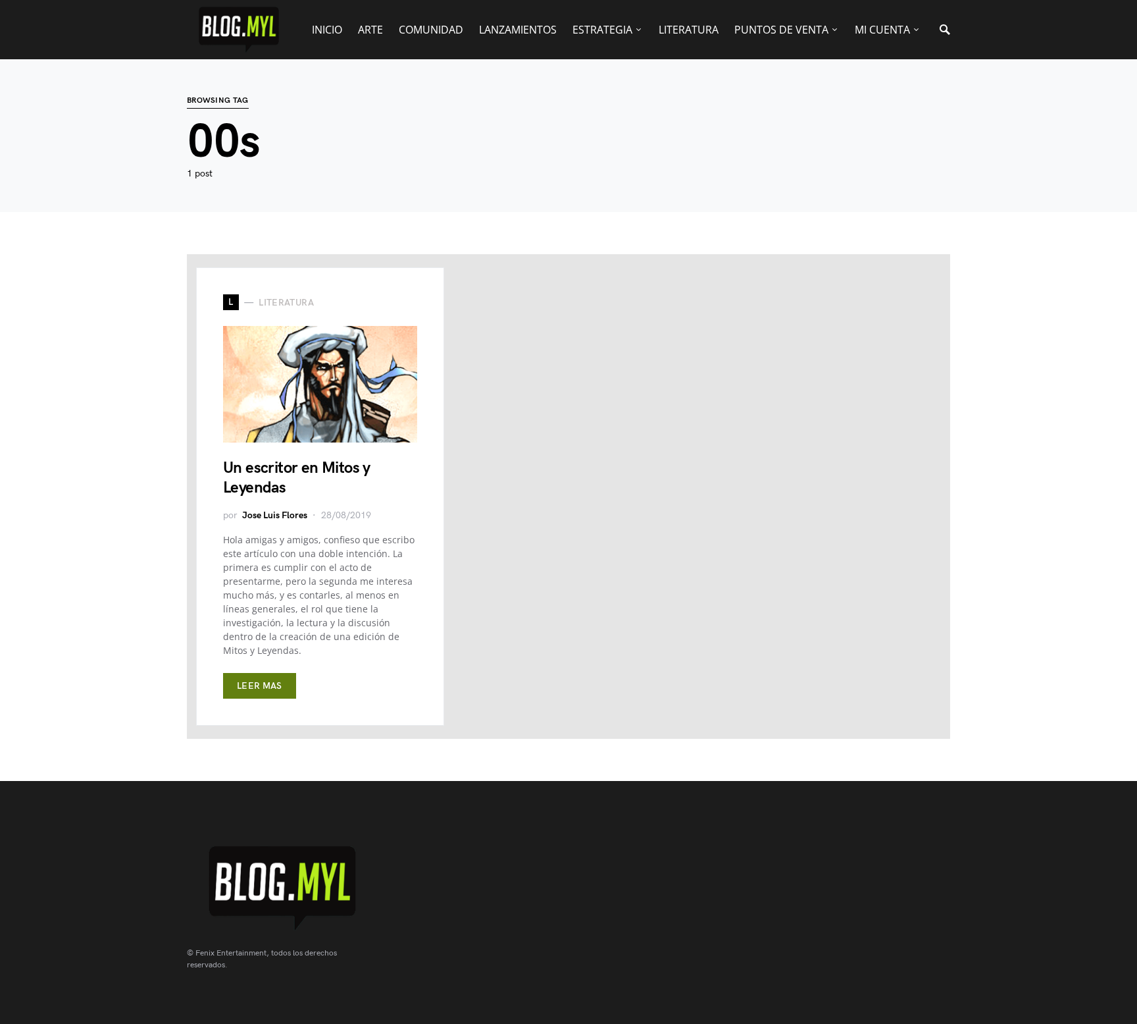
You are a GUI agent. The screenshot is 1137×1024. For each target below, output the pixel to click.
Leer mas (259, 685)
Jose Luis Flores (274, 515)
